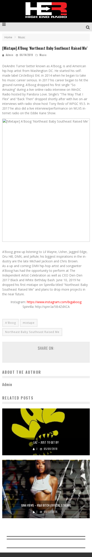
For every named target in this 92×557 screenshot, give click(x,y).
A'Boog (10, 323)
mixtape (29, 323)
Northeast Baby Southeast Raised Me (32, 332)
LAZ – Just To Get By (46, 442)
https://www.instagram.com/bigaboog (54, 302)
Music (43, 55)
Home (8, 37)
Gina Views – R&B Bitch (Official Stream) (46, 505)
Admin (9, 55)
